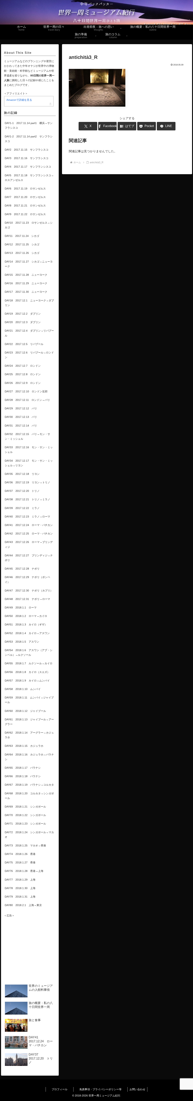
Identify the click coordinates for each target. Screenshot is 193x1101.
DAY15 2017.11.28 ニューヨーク (26, 274)
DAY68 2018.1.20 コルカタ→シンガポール (29, 796)
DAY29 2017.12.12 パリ (21, 408)
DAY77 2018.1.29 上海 (20, 879)
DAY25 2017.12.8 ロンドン (23, 374)
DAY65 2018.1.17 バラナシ (23, 767)
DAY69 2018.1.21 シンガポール (25, 806)
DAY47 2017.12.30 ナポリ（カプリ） (29, 590)
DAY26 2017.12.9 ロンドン (23, 382)
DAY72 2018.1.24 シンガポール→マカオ (29, 834)
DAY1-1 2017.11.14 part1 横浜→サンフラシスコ (29, 125)
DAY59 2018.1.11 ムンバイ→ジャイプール (29, 700)
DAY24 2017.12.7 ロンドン (23, 365)
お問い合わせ (137, 1089)
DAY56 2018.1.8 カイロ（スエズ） (27, 672)
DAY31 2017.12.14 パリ (21, 425)
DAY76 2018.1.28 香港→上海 (24, 870)
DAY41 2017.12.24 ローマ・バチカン (29, 525)
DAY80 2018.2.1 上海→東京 (23, 905)
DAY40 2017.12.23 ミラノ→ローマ (27, 516)
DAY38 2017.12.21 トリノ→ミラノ (27, 499)
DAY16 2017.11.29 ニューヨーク (26, 283)
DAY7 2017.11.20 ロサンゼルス (25, 197)
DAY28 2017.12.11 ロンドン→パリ (27, 399)
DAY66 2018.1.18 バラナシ (23, 776)
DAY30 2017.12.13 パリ (21, 416)
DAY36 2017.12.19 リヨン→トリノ (27, 482)
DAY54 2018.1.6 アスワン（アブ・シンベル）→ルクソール (28, 652)
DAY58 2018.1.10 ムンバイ (23, 689)
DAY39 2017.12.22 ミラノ (22, 508)
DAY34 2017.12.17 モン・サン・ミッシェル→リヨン (29, 463)
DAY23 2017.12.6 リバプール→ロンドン (29, 355)
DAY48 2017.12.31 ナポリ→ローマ (27, 599)
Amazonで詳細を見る (19, 99)
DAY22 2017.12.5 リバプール (24, 344)
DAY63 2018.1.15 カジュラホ (24, 745)
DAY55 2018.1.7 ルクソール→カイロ (28, 663)
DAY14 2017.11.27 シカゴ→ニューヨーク (29, 264)
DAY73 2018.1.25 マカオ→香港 (25, 845)
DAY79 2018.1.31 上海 (20, 896)
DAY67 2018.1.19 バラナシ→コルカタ (29, 784)
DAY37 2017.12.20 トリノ (22, 490)
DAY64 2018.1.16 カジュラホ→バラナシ (29, 757)
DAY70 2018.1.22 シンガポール (25, 815)
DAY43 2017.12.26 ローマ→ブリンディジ (29, 544)
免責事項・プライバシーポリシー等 (103, 1089)
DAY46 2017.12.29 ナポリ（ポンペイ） (27, 579)
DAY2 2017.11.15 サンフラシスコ (26, 149)
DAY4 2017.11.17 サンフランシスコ (28, 166)
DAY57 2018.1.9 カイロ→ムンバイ (27, 680)
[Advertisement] (30, 951)
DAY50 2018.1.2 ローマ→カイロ (26, 615)
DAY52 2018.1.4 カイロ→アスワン (27, 633)
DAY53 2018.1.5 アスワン (22, 641)
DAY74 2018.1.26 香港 (20, 853)
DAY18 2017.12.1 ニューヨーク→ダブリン (29, 303)
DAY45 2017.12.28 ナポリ (22, 568)
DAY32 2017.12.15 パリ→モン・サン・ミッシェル (27, 436)
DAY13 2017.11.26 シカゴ (22, 252)
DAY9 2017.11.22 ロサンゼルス (25, 214)
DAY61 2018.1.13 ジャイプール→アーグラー (29, 722)
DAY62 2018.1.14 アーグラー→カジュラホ (29, 735)
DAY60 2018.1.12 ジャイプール (25, 710)
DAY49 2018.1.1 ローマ (21, 607)
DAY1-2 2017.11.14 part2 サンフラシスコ (29, 139)
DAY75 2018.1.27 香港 (20, 862)
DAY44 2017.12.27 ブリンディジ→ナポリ (29, 558)
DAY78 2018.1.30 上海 (20, 888)
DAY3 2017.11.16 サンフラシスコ (26, 158)
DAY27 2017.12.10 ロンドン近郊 (26, 391)
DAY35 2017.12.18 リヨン (22, 473)
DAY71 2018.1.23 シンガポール (25, 823)
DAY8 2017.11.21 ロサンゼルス (25, 205)
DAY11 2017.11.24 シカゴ (22, 235)
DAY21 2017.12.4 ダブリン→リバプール (29, 333)
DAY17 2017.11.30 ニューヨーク (26, 291)
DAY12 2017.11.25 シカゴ (22, 244)
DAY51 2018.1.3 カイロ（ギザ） (26, 624)
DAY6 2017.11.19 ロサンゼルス (25, 188)
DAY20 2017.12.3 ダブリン (23, 322)
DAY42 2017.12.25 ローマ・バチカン (29, 533)
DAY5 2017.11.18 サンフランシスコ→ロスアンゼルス (29, 178)
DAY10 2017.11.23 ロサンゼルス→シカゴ (29, 225)
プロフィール (62, 1089)
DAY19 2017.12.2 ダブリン (23, 313)
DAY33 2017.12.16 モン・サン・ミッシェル (29, 449)
